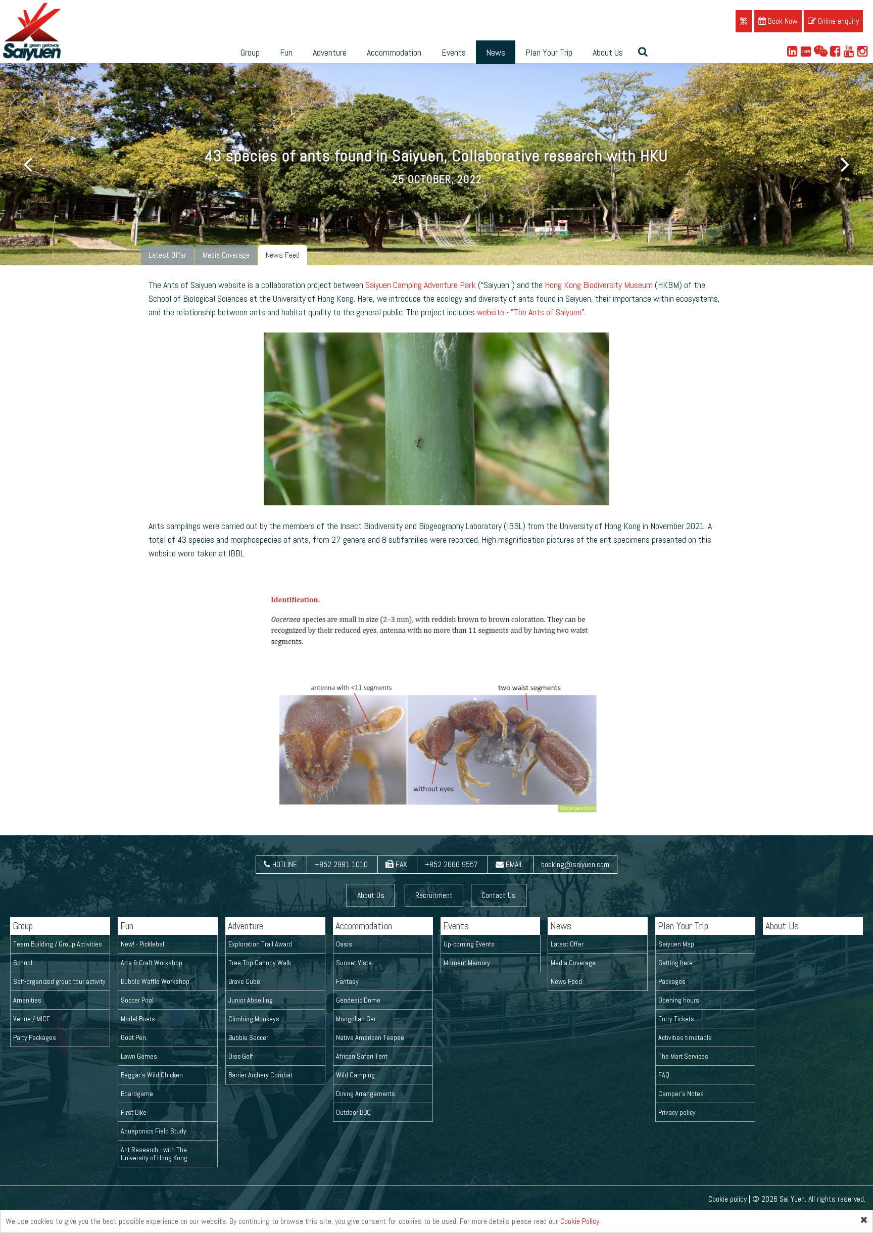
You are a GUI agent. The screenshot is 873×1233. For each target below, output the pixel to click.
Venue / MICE (31, 1018)
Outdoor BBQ (353, 1112)
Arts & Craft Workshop (151, 962)
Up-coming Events (469, 944)
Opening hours (678, 1000)
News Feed (283, 255)
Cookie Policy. (580, 1221)
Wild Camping (355, 1074)
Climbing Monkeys (253, 1018)
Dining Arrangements (365, 1093)
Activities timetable (685, 1037)
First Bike (134, 1112)
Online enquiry (837, 21)
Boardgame (137, 1093)
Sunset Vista (354, 962)
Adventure (330, 52)
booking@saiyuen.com (575, 864)
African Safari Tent (361, 1056)
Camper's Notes (681, 1093)
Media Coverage (226, 255)
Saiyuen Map (676, 944)
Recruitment (434, 895)
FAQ (663, 1074)
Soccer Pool (137, 1000)
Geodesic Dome (358, 1000)
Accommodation (394, 52)
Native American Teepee (370, 1037)
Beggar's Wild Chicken (152, 1074)
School (22, 962)
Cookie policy (727, 1199)
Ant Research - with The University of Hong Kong (154, 1153)
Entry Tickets (676, 1018)
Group (250, 52)
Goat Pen (133, 1037)
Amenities (27, 1000)
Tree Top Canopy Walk (259, 962)
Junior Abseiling (250, 1000)
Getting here (675, 962)
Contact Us (498, 895)
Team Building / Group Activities (57, 944)
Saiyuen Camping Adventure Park (420, 285)
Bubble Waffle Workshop (155, 981)
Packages (672, 981)
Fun (286, 52)
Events (454, 52)
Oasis (344, 944)
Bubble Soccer (248, 1037)
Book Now (782, 21)
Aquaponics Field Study (153, 1130)
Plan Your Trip (548, 52)
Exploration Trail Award (260, 944)
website (490, 312)
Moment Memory (467, 962)
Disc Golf (240, 1056)
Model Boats (138, 1018)
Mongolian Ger (356, 1018)
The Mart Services (683, 1056)
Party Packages (34, 1037)
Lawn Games (139, 1056)
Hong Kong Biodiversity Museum (599, 285)
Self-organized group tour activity (59, 981)
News (495, 52)
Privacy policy (677, 1112)
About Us (608, 52)
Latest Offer (167, 255)
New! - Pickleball (143, 944)
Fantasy (347, 981)
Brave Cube (244, 981)
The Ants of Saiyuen (547, 312)
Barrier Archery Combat (260, 1074)
